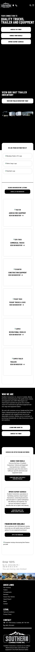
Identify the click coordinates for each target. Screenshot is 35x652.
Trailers (5, 590)
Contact (5, 604)
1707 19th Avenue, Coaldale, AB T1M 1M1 (17, 622)
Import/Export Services (16, 42)
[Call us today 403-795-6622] (16, 5)
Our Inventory (7, 587)
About (5, 601)
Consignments (7, 592)
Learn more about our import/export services (17, 510)
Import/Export (7, 599)
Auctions (5, 594)
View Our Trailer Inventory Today (17, 101)
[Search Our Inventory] (30, 5)
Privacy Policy (7, 614)
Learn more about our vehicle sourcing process (17, 478)
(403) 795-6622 (9, 625)
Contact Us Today (15, 29)
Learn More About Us (15, 427)
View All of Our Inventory (17, 191)
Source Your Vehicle (16, 35)
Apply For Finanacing (17, 534)
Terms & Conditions (8, 612)
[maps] (13, 5)
